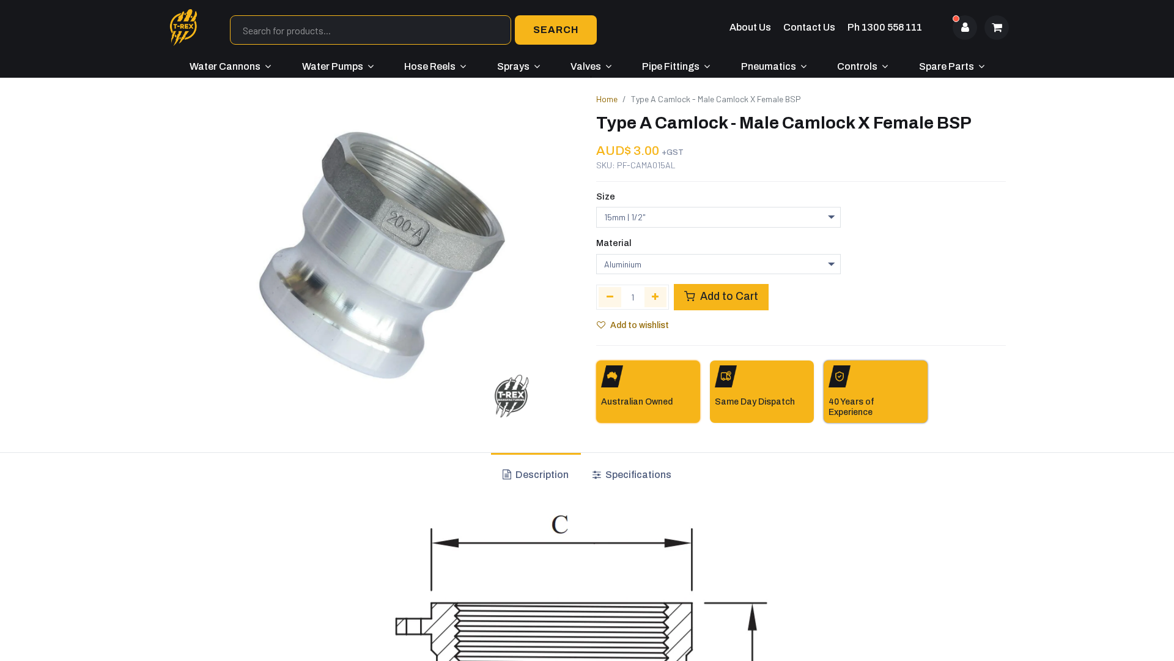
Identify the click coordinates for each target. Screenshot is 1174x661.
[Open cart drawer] (996, 27)
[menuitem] (230, 66)
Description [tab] (541, 474)
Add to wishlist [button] (639, 325)
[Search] (556, 30)
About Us (750, 27)
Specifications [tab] (637, 474)
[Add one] (655, 297)
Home (607, 99)
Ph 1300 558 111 (884, 27)
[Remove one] (610, 297)
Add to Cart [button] (728, 296)
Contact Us (809, 27)
